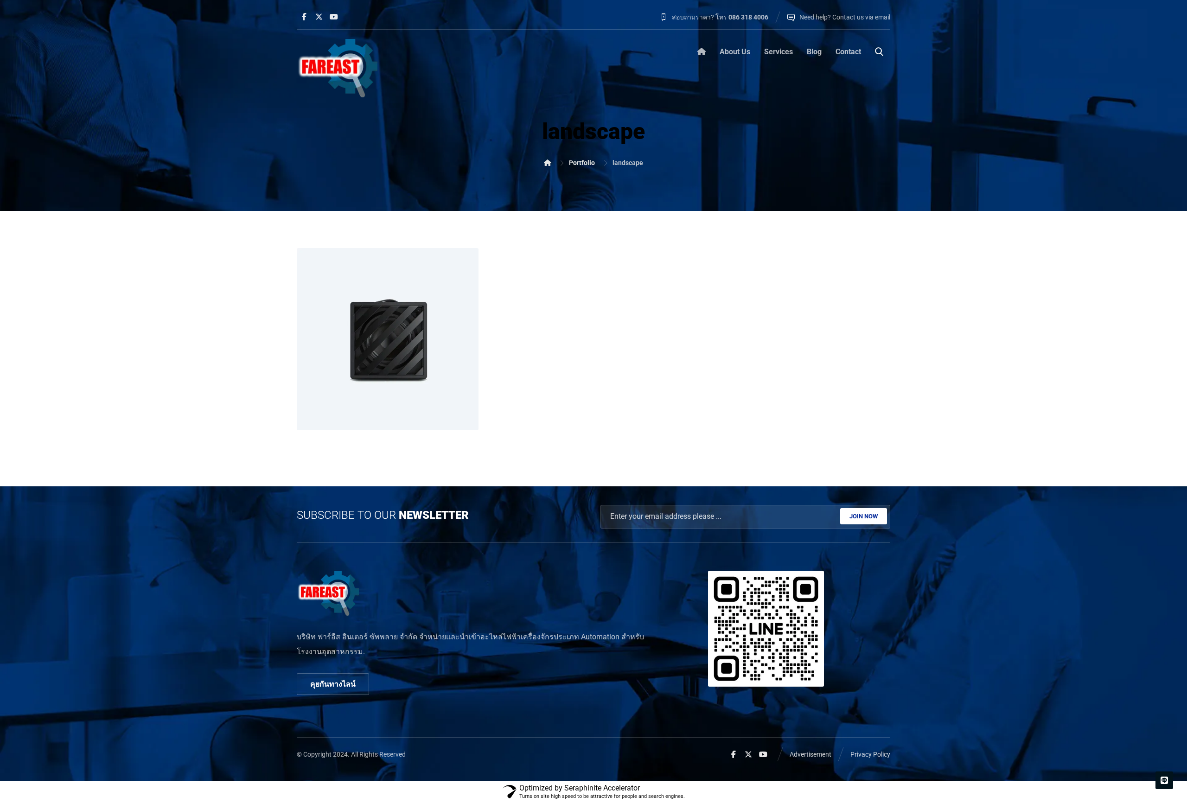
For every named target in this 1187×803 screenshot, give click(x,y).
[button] (304, 16)
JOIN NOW (863, 516)
